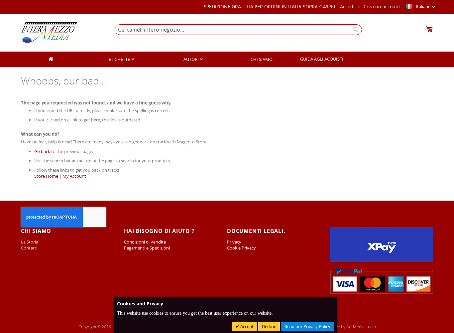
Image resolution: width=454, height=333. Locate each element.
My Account (74, 176)
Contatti (29, 248)
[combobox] (238, 29)
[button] (420, 7)
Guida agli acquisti (321, 59)
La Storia (30, 242)
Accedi (347, 6)
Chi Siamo (262, 59)
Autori (191, 59)
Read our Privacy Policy (307, 326)
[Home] (50, 59)
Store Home (46, 176)
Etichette (120, 59)
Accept (246, 326)
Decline (269, 326)
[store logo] (49, 32)
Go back (42, 151)
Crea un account (382, 6)
